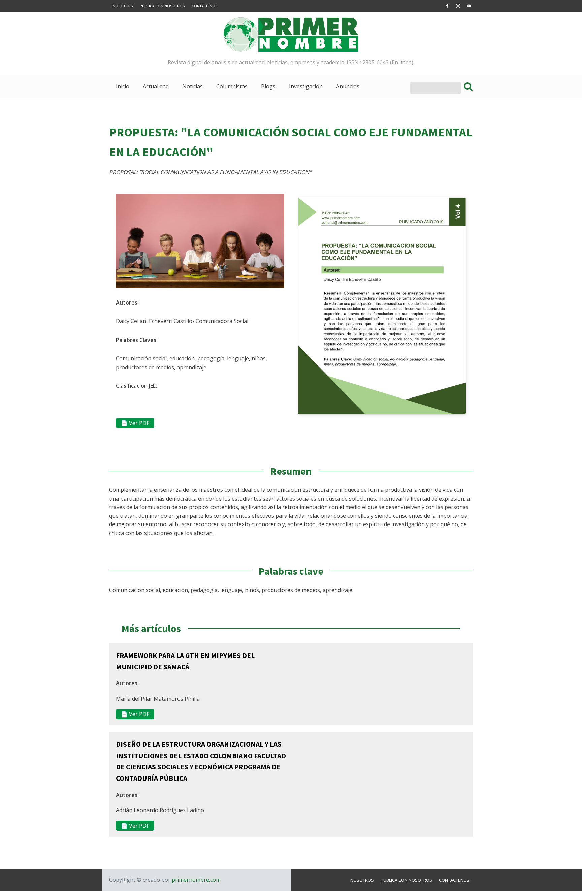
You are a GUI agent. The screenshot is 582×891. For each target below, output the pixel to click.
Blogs (268, 86)
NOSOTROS (122, 6)
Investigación (306, 86)
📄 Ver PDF (135, 423)
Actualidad (156, 86)
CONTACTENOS (205, 6)
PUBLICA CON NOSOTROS (162, 6)
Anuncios (347, 86)
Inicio (122, 86)
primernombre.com (195, 879)
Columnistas (232, 86)
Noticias (192, 86)
